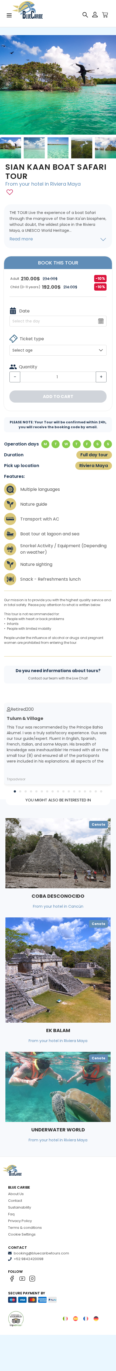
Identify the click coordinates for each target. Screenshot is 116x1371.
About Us (16, 1193)
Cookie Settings (22, 1234)
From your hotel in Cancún (58, 906)
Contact (15, 1200)
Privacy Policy (20, 1220)
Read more (21, 239)
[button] (15, 791)
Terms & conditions (25, 1227)
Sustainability (19, 1207)
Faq (11, 1214)
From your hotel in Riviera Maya (43, 184)
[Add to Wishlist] (9, 192)
